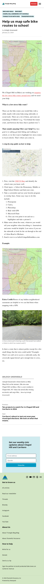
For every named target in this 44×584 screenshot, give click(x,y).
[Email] (34, 477)
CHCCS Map (20, 181)
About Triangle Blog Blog (10, 533)
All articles (5, 488)
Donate (4, 555)
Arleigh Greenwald (10, 30)
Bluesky (4, 505)
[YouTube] (30, 477)
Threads (5, 499)
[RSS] (40, 477)
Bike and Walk (8, 11)
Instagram (5, 510)
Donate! (34, 4)
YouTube (5, 522)
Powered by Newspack (9, 580)
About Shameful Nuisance (11, 538)
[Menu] (40, 3)
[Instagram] (27, 477)
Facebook (5, 516)
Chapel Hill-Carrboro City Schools (15, 14)
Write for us (6, 549)
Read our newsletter (9, 494)
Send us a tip (6, 561)
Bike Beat (18, 11)
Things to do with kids (11, 16)
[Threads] (37, 477)
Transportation (27, 16)
